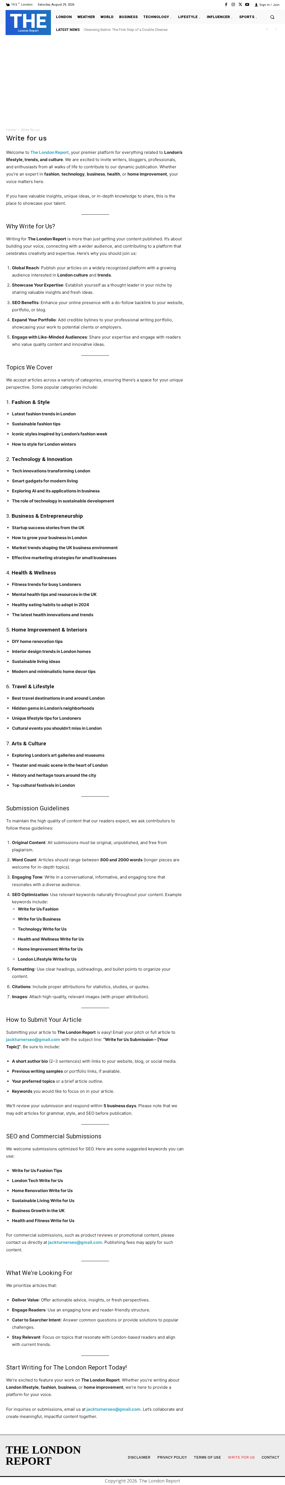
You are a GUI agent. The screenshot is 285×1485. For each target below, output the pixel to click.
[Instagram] (233, 4)
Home (11, 129)
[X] (240, 4)
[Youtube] (247, 4)
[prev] (267, 29)
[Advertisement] (142, 80)
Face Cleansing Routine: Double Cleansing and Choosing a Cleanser (138, 30)
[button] (272, 17)
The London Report (49, 152)
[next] (275, 29)
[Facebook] (226, 4)
